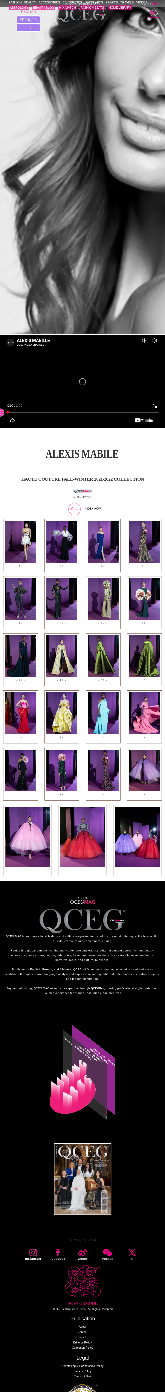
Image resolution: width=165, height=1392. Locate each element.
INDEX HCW (93, 508)
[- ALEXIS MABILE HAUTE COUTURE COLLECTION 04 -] (144, 541)
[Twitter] (132, 1254)
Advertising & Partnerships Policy (83, 1366)
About (82, 1326)
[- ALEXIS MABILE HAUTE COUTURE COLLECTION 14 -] (61, 713)
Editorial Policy (82, 1342)
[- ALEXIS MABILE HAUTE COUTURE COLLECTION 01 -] (20, 541)
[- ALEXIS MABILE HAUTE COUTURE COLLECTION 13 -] (20, 713)
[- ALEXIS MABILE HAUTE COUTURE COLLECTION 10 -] (61, 656)
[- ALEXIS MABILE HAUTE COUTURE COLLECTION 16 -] (144, 713)
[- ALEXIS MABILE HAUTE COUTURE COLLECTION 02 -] (61, 541)
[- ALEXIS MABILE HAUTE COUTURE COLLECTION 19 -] (103, 770)
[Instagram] (33, 1254)
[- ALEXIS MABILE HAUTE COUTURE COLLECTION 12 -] (144, 656)
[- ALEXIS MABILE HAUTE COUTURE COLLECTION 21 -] (27, 836)
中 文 (28, 28)
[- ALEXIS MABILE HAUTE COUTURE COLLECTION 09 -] (20, 656)
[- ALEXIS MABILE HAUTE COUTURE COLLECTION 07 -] (103, 598)
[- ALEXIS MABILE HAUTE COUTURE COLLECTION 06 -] (61, 598)
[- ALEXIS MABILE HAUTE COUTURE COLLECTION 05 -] (20, 598)
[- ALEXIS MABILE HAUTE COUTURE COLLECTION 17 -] (20, 770)
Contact (82, 1332)
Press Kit (82, 1337)
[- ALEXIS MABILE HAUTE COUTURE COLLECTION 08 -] (144, 598)
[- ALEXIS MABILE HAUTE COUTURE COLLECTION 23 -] (137, 836)
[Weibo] (83, 1254)
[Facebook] (58, 1254)
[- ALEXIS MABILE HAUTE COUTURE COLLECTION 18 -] (61, 770)
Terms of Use (82, 1376)
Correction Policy (82, 1347)
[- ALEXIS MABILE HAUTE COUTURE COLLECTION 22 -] (82, 836)
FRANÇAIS (28, 20)
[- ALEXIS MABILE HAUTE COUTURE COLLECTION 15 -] (103, 713)
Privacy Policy (82, 1371)
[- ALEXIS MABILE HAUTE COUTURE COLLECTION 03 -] (103, 541)
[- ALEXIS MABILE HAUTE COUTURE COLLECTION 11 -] (103, 656)
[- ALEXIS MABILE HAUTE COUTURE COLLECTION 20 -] (144, 770)
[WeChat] (107, 1254)
